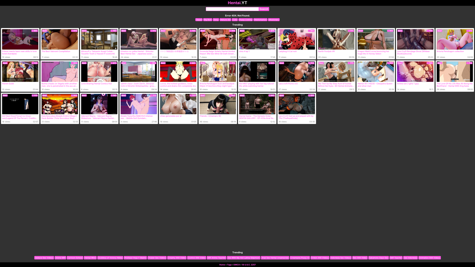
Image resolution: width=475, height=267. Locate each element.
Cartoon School (75, 257)
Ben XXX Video (360, 257)
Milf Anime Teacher (217, 257)
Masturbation (260, 19)
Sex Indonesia (410, 257)
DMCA (237, 265)
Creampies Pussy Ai (300, 257)
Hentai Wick (90, 257)
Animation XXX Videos (429, 257)
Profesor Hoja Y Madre (135, 257)
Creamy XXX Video (177, 257)
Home (222, 265)
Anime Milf (60, 257)
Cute (235, 19)
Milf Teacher (396, 257)
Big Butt (207, 19)
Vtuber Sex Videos (157, 257)
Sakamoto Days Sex (378, 257)
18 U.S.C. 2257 (249, 265)
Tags (229, 265)
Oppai (199, 19)
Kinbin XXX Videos (320, 257)
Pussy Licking (245, 19)
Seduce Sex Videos (44, 257)
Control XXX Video (196, 257)
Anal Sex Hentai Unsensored (275, 257)
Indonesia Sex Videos (341, 257)
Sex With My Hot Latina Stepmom (244, 257)
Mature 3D (225, 19)
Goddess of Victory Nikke (110, 257)
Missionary (274, 19)
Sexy (216, 19)
